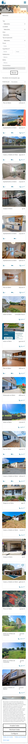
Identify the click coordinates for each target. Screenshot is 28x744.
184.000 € (22, 287)
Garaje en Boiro (7, 208)
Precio (4, 43)
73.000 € (22, 530)
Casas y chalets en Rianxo (9, 688)
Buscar (14, 73)
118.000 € (22, 476)
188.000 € (22, 368)
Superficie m (6, 48)
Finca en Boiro (7, 609)
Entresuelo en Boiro (9, 395)
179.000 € (22, 181)
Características (6, 65)
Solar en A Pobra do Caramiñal (9, 634)
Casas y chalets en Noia (10, 154)
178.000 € (22, 103)
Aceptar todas (14, 725)
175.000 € (22, 233)
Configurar (14, 733)
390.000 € (22, 341)
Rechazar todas (14, 729)
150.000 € (22, 128)
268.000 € (22, 395)
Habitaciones (6, 54)
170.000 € (21, 688)
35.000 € (22, 661)
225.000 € (22, 449)
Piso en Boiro (7, 103)
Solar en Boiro (7, 314)
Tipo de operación (7, 37)
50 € (23, 208)
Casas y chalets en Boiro (10, 476)
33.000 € (22, 609)
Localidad (5, 26)
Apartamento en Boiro (10, 128)
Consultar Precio (20, 314)
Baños (4, 60)
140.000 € (22, 634)
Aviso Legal (6, 740)
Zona (4, 32)
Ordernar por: (6, 81)
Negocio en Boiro (8, 503)
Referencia (5, 15)
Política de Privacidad (20, 737)
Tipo (4, 21)
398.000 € (22, 582)
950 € (23, 503)
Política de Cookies (8, 737)
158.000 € (22, 260)
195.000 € (22, 154)
